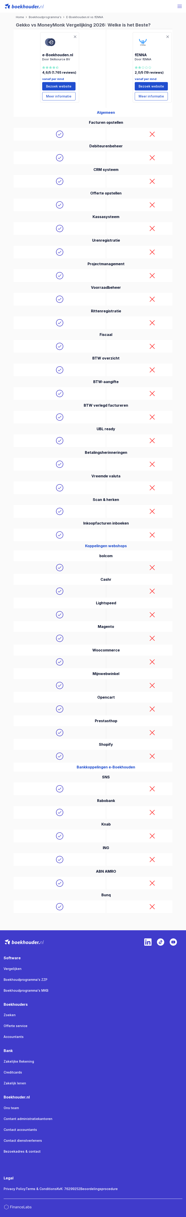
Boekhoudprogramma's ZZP (25, 979)
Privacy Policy (15, 1189)
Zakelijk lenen (15, 1083)
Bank (8, 1050)
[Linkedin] (148, 942)
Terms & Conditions (41, 1189)
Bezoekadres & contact (22, 1151)
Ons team (11, 1108)
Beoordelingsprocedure (99, 1189)
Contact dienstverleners (23, 1140)
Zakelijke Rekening (19, 1061)
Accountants (14, 1037)
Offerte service (15, 1026)
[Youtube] (173, 942)
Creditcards (13, 1072)
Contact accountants (20, 1130)
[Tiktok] (160, 942)
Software (12, 958)
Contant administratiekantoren (28, 1119)
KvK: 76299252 (68, 1189)
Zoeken (10, 1015)
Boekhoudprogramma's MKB (26, 990)
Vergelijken (13, 969)
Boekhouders (16, 1004)
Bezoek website (58, 86)
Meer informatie (58, 96)
